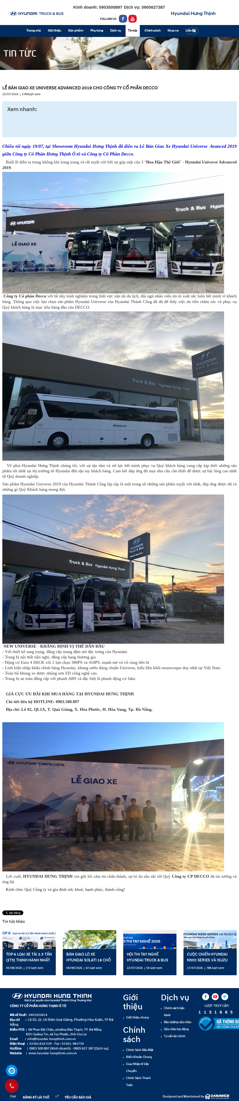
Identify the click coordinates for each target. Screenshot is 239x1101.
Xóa (142, 604)
